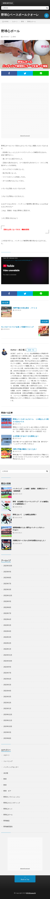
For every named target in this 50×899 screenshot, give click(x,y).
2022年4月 (7, 631)
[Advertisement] (25, 108)
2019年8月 (7, 738)
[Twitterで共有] (25, 73)
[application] (25, 270)
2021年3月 (7, 696)
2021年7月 (7, 673)
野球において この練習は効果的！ (25, 514)
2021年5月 (7, 685)
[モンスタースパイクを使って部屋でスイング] (43, 331)
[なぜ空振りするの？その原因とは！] (6, 440)
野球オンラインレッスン (11, 797)
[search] (47, 8)
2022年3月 (7, 637)
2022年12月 (7, 595)
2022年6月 (7, 619)
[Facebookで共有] (9, 73)
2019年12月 (7, 714)
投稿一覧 (31, 350)
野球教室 (6, 821)
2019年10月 (7, 726)
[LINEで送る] (41, 73)
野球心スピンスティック (11, 803)
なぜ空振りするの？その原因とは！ (26, 436)
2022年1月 (7, 649)
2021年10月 (7, 661)
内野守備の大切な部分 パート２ (25, 308)
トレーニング (8, 761)
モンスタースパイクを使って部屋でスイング (17, 327)
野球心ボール (8, 815)
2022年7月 (7, 613)
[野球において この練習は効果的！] (6, 518)
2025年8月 (7, 577)
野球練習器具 (8, 826)
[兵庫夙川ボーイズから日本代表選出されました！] (6, 544)
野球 (14, 36)
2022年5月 (7, 625)
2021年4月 (7, 691)
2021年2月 (7, 703)
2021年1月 (7, 708)
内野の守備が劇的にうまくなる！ (25, 449)
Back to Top (25, 879)
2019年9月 (7, 732)
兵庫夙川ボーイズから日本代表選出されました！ (29, 540)
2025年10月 (7, 566)
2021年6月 (7, 679)
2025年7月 (7, 583)
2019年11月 (7, 720)
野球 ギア (7, 791)
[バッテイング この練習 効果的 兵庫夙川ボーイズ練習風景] (6, 493)
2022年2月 (7, 643)
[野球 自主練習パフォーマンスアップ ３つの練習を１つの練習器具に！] (6, 505)
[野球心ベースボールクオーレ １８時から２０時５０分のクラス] (6, 423)
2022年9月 (7, 601)
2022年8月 (7, 607)
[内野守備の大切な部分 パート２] (6, 312)
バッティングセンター (11, 767)
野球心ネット (8, 809)
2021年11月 (7, 655)
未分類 (5, 773)
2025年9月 (7, 572)
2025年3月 (7, 589)
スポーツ (6, 755)
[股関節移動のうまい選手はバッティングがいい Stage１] (6, 531)
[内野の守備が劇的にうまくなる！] (6, 453)
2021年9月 (7, 667)
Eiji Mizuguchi (31, 893)
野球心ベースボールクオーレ (20, 14)
